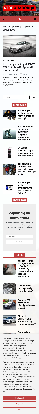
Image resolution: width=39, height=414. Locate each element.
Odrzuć (19, 410)
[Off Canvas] (4, 19)
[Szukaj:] (16, 97)
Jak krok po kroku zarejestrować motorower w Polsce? (25, 187)
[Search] (35, 19)
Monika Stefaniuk (13, 74)
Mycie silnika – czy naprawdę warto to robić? (25, 288)
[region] (19, 374)
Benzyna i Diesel (9, 60)
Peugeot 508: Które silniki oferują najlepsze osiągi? (26, 304)
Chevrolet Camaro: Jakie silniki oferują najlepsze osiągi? (27, 320)
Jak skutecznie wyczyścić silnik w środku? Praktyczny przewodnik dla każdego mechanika (26, 269)
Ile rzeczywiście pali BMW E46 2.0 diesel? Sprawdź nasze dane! (19, 67)
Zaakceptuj (19, 398)
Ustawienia (20, 404)
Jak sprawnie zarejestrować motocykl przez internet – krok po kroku (27, 169)
